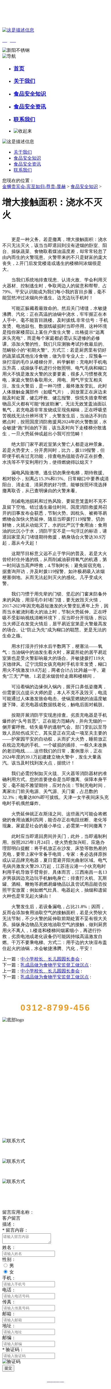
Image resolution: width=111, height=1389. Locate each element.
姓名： (9, 1247)
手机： (9, 1277)
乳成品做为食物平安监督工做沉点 (54, 965)
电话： (9, 1289)
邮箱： (9, 1313)
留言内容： (15, 1230)
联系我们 (24, 119)
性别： (9, 1259)
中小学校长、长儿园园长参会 (50, 959)
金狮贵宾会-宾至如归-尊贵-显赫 (34, 186)
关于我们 (24, 81)
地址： (9, 1325)
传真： (9, 1301)
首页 (19, 68)
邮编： (9, 1337)
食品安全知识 (30, 94)
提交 (8, 1368)
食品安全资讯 (30, 107)
